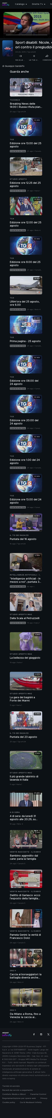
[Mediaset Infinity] (5, 4)
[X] (48, 1034)
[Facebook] (34, 1034)
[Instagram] (41, 1034)
